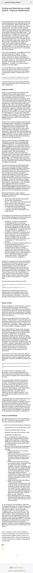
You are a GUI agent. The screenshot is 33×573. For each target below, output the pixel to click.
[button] (3, 14)
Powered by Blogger (17, 567)
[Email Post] (3, 545)
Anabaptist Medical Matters (12, 2)
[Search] (31, 2)
